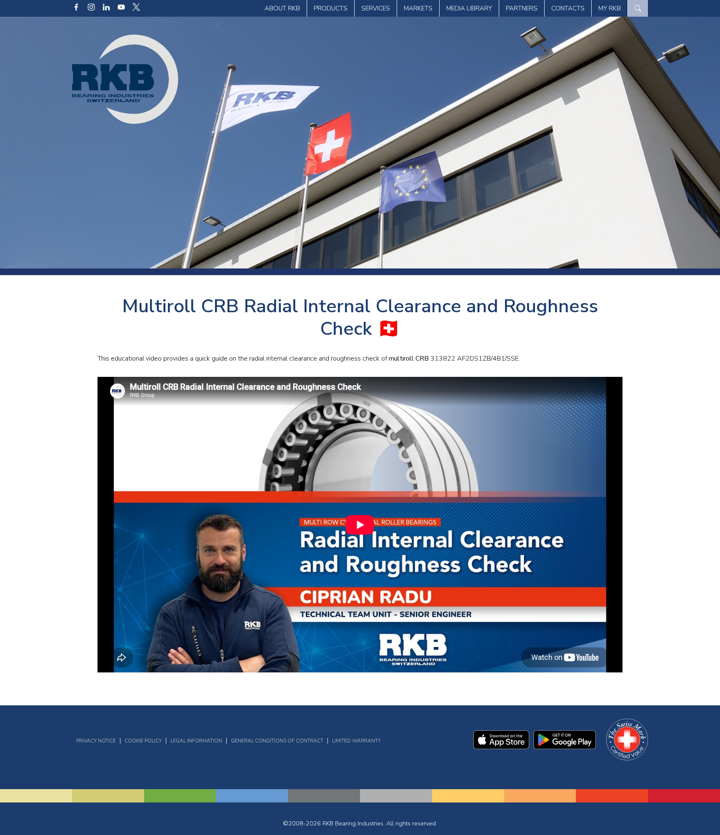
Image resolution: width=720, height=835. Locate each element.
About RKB (282, 8)
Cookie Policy (143, 741)
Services (375, 8)
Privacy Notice (96, 741)
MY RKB (609, 8)
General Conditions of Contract (277, 741)
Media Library (469, 8)
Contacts (568, 8)
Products (331, 8)
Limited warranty (356, 741)
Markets (418, 8)
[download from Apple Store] (501, 747)
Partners (522, 8)
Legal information (196, 741)
